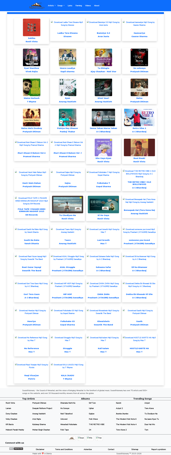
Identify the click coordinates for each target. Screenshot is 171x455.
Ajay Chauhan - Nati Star (103, 71)
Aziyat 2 (119, 408)
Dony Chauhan (11, 413)
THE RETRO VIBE (96, 424)
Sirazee (68, 36)
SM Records (31, 215)
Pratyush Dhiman (139, 71)
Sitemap (134, 449)
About (96, 5)
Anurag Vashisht (67, 102)
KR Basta (9, 424)
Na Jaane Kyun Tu (151, 419)
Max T (103, 243)
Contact (111, 449)
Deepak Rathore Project (42, 408)
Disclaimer (40, 449)
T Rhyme (31, 102)
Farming (78, 5)
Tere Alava (149, 408)
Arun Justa (103, 36)
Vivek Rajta (32, 71)
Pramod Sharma (31, 156)
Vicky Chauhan (11, 419)
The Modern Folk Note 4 (126, 424)
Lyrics (69, 5)
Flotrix (31, 379)
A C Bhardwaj (103, 132)
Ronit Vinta (32, 41)
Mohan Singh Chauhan (41, 430)
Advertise (87, 449)
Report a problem (158, 449)
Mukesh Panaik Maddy (15, 430)
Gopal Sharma (103, 186)
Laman (8, 408)
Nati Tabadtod (66, 413)
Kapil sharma (67, 71)
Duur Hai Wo (149, 424)
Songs (60, 5)
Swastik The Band (31, 271)
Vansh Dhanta (31, 243)
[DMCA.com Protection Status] (16, 448)
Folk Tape (64, 430)
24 (90, 430)
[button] (136, 444)
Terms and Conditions (63, 449)
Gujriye (91, 413)
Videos (87, 5)
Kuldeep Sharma (39, 424)
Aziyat (147, 403)
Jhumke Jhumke (122, 413)
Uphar (91, 408)
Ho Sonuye (64, 408)
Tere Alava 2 (121, 430)
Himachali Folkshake (68, 424)
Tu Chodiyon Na (150, 413)
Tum (146, 430)
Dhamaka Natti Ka (67, 403)
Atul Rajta (36, 419)
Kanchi (118, 403)
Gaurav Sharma (139, 36)
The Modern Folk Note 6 (126, 419)
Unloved (63, 419)
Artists (51, 5)
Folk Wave (93, 419)
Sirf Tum (92, 403)
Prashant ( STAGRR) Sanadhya (139, 243)
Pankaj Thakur (67, 132)
